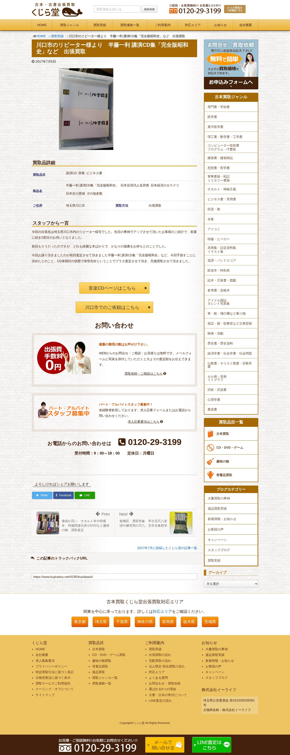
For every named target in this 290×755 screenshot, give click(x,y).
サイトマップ (45, 695)
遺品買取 (98, 672)
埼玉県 (101, 622)
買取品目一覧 (231, 422)
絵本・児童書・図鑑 (222, 280)
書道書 (212, 409)
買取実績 (99, 25)
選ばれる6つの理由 (162, 689)
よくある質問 (158, 677)
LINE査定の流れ (160, 700)
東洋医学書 (215, 127)
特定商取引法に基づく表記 (55, 672)
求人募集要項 (45, 660)
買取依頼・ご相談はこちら (144, 373)
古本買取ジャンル (231, 97)
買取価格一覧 (129, 25)
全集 (211, 219)
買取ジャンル (69, 25)
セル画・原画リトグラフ (217, 378)
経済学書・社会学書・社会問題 (230, 353)
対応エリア (193, 25)
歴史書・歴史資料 (220, 343)
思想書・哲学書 (219, 168)
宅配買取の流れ (160, 660)
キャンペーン (217, 540)
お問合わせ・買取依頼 (165, 683)
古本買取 (222, 433)
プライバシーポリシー (51, 666)
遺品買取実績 (217, 508)
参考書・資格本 (219, 290)
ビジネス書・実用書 (222, 199)
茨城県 (210, 622)
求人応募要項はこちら (144, 421)
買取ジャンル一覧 (105, 677)
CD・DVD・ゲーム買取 (109, 655)
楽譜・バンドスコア (222, 260)
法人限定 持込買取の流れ (167, 666)
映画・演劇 (215, 333)
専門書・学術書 (219, 107)
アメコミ (214, 229)
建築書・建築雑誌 (220, 158)
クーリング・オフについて (55, 689)
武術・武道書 (217, 389)
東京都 (80, 622)
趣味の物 (222, 461)
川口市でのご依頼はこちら (112, 307)
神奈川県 (145, 622)
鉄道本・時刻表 (219, 270)
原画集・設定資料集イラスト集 (222, 249)
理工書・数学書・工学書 (225, 137)
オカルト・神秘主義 (222, 189)
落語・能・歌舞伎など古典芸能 (230, 323)
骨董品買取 (224, 475)
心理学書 (214, 399)
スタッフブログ (219, 550)
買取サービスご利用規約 (53, 683)
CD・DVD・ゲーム (229, 447)
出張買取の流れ (160, 655)
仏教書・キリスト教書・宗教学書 (230, 365)
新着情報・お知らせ (222, 519)
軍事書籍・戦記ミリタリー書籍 (219, 178)
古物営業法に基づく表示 (53, 677)
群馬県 (168, 622)
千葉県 (122, 622)
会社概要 (245, 25)
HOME (42, 25)
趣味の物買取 (101, 660)
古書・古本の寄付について (168, 695)
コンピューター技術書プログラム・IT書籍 (223, 147)
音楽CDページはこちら (112, 288)
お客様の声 (216, 529)
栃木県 (189, 622)
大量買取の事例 (219, 498)
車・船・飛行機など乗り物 (227, 313)
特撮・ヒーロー (219, 239)
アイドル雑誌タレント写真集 (219, 301)
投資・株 (214, 209)
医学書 (212, 117)
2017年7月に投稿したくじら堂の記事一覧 (167, 548)
